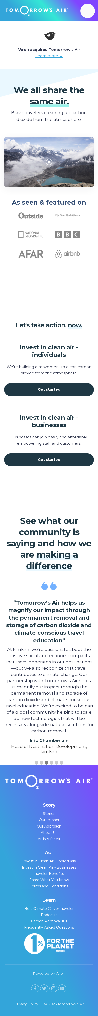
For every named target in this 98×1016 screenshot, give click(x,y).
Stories (49, 813)
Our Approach (49, 826)
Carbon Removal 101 (49, 921)
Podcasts (49, 915)
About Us (49, 832)
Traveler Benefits (49, 873)
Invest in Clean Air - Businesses (49, 867)
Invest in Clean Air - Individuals (49, 861)
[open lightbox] (49, 158)
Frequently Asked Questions (49, 927)
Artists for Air (49, 839)
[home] (35, 11)
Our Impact (49, 820)
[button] (87, 11)
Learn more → (49, 55)
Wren (60, 973)
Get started (49, 389)
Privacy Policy (26, 1004)
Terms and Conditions (49, 886)
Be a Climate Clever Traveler (49, 908)
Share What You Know (49, 880)
